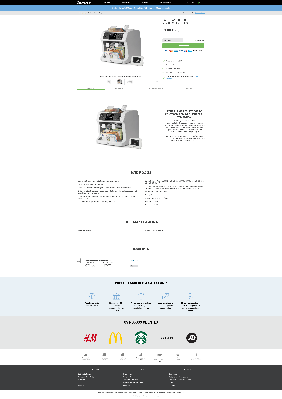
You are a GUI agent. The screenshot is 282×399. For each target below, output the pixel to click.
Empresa (145, 2)
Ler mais (81, 386)
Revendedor (126, 2)
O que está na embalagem (155, 88)
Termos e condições (130, 380)
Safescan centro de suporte (178, 377)
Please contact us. (200, 13)
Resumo (89, 88)
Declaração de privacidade (133, 382)
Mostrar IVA (180, 392)
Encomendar (183, 45)
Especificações (120, 88)
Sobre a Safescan (84, 374)
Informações (134, 260)
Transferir (134, 266)
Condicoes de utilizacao (135, 392)
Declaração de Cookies (151, 392)
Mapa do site (109, 392)
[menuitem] (84, 2)
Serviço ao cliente (165, 2)
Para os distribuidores (86, 377)
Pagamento (127, 377)
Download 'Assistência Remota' (180, 380)
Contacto (81, 380)
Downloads (189, 88)
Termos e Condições (120, 392)
